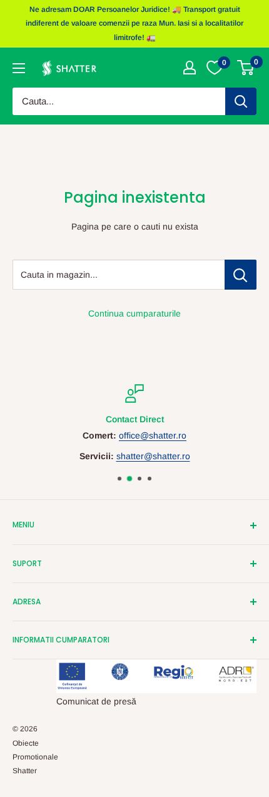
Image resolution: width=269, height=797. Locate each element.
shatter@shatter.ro (153, 456)
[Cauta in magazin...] (240, 275)
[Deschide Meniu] (19, 68)
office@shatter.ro (152, 436)
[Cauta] (240, 101)
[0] (246, 67)
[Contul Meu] (189, 67)
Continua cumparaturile (134, 313)
